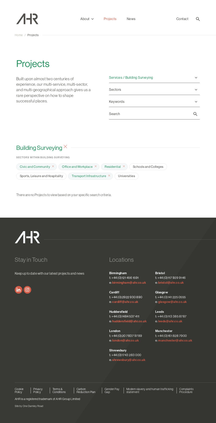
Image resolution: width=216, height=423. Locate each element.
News (131, 19)
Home (19, 35)
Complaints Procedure (186, 390)
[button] (87, 19)
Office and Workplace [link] (77, 166)
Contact (182, 19)
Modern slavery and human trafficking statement (149, 390)
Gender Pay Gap (112, 390)
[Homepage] (38, 19)
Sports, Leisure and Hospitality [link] (41, 176)
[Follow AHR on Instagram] (27, 290)
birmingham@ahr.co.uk (129, 283)
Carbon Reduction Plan (86, 390)
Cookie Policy (19, 390)
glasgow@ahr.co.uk (172, 302)
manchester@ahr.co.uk (175, 340)
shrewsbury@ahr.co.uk (128, 360)
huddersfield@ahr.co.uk (129, 321)
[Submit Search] (195, 114)
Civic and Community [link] (35, 166)
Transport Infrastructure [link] (89, 176)
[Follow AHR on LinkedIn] (18, 290)
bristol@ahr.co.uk (171, 283)
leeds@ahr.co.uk (170, 321)
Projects (110, 19)
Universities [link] (126, 176)
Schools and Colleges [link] (148, 166)
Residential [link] (113, 166)
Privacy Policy (38, 390)
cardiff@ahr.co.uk (125, 302)
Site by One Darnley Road (29, 406)
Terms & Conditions (59, 390)
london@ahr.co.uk (125, 340)
